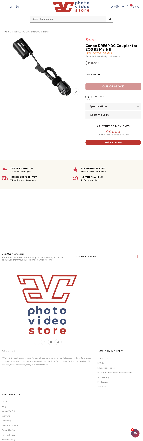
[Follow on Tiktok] (58, 342)
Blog (4, 406)
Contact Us (103, 358)
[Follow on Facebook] (37, 342)
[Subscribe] (135, 256)
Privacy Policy (8, 435)
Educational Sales (106, 368)
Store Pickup (103, 377)
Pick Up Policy (8, 439)
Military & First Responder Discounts (114, 372)
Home (4, 32)
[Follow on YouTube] (51, 342)
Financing (6, 420)
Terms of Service (10, 425)
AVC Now (102, 387)
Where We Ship (9, 411)
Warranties (7, 416)
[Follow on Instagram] (44, 342)
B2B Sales (102, 363)
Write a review (113, 142)
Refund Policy (8, 430)
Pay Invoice (102, 382)
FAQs (4, 402)
